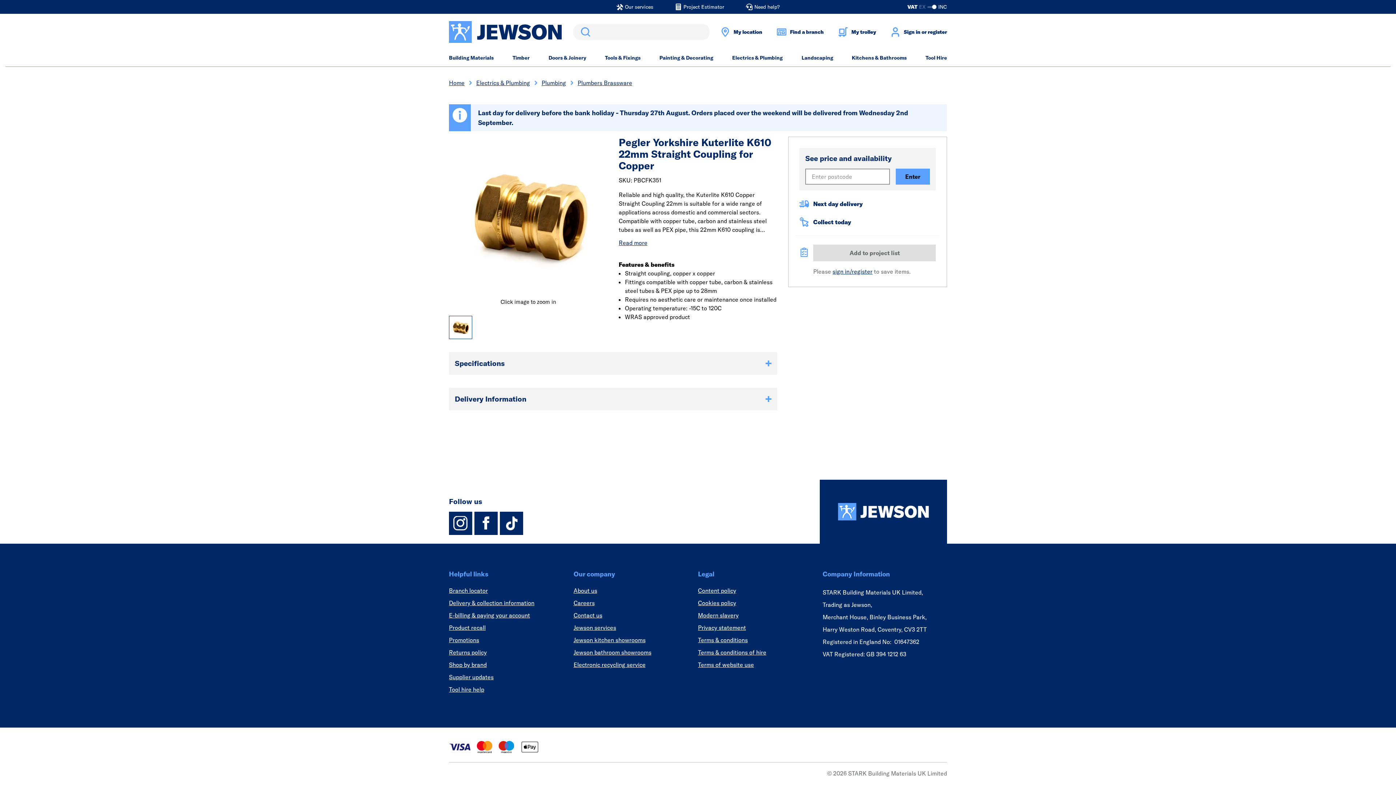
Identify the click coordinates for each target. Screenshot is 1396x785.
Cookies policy (717, 603)
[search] (641, 32)
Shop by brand (468, 664)
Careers (584, 603)
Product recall (467, 627)
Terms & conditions (723, 640)
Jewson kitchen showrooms (610, 640)
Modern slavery (718, 615)
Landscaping (817, 58)
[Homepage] (883, 511)
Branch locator (468, 590)
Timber (521, 58)
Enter (912, 176)
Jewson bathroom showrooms (612, 652)
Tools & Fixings (623, 58)
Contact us (588, 615)
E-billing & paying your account (489, 615)
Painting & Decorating (686, 58)
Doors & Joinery (567, 58)
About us (585, 590)
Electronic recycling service (610, 664)
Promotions (464, 640)
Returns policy (468, 652)
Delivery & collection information (491, 603)
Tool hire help (466, 689)
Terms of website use (726, 664)
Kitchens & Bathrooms (879, 58)
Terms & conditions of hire (732, 652)
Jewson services (595, 627)
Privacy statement (722, 627)
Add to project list (875, 253)
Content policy (717, 590)
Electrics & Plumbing (757, 58)
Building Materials (471, 58)
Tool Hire (936, 58)
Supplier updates (471, 677)
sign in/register (852, 271)
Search (584, 32)
